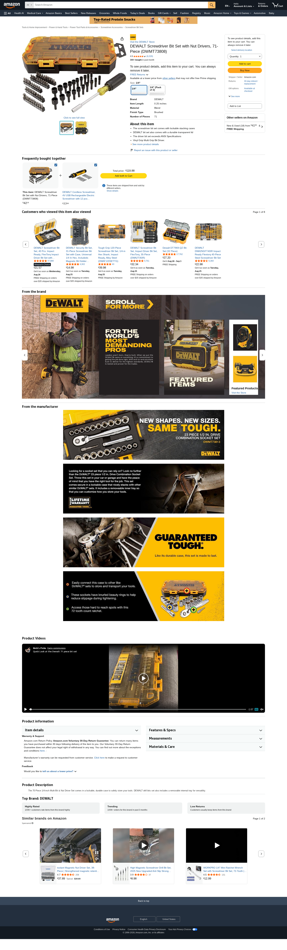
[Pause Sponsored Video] (97, 853)
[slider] (137, 709)
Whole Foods (120, 13)
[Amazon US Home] (112, 920)
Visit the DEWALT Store (142, 41)
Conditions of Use (102, 929)
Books (151, 13)
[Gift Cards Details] (170, 13)
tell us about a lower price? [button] (58, 771)
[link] (80, 175)
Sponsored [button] (26, 823)
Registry (196, 13)
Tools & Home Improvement (34, 27)
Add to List (235, 106)
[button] (7, 13)
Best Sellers (71, 13)
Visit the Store (239, 392)
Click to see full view (74, 117)
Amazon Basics (54, 13)
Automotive (260, 13)
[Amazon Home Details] (230, 13)
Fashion (184, 13)
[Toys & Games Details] (250, 13)
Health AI (19, 13)
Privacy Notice (118, 929)
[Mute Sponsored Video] (97, 859)
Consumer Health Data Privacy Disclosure (147, 929)
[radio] (66, 127)
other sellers (168, 78)
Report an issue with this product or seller (156, 150)
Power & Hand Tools (58, 27)
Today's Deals (137, 13)
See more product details (145, 144)
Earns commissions (57, 648)
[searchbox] (121, 5)
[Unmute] (262, 709)
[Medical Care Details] (42, 13)
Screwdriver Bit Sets (134, 27)
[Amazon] (12, 5)
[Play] (24, 709)
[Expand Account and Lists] (253, 6)
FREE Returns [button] (138, 74)
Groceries (104, 13)
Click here (99, 757)
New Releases (88, 13)
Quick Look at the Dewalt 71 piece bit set (55, 651)
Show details (112, 191)
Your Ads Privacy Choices (179, 929)
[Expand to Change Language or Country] (229, 6)
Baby (271, 13)
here (42, 750)
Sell (175, 13)
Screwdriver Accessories (112, 27)
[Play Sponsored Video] (143, 845)
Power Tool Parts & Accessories (84, 27)
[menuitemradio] (256, 709)
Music (207, 13)
